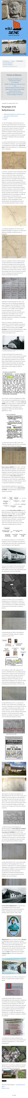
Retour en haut (5, 1088)
